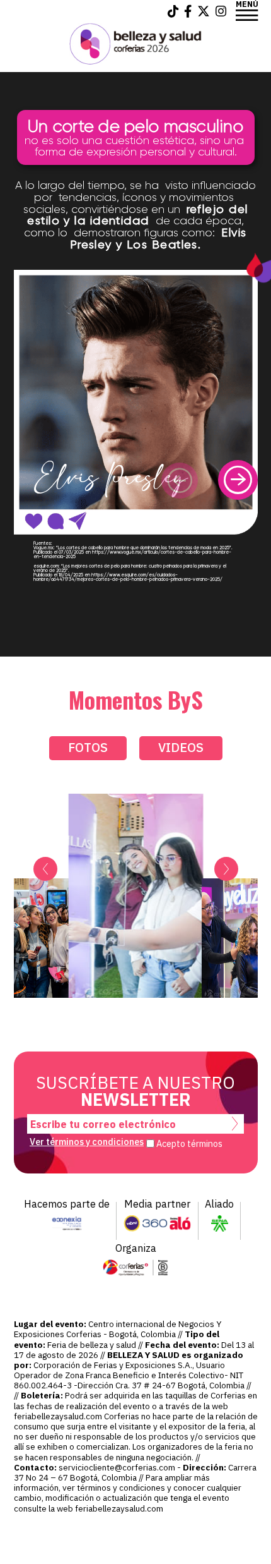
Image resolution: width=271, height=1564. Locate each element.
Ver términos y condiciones (87, 1142)
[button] (238, 480)
